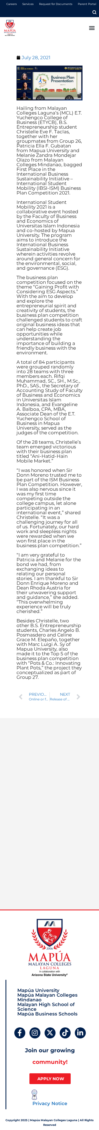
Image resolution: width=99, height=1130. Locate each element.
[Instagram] (34, 1032)
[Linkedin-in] (80, 1032)
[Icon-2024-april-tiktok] (65, 1032)
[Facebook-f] (19, 1032)
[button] (91, 27)
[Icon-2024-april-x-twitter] (50, 1032)
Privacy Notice (49, 1103)
